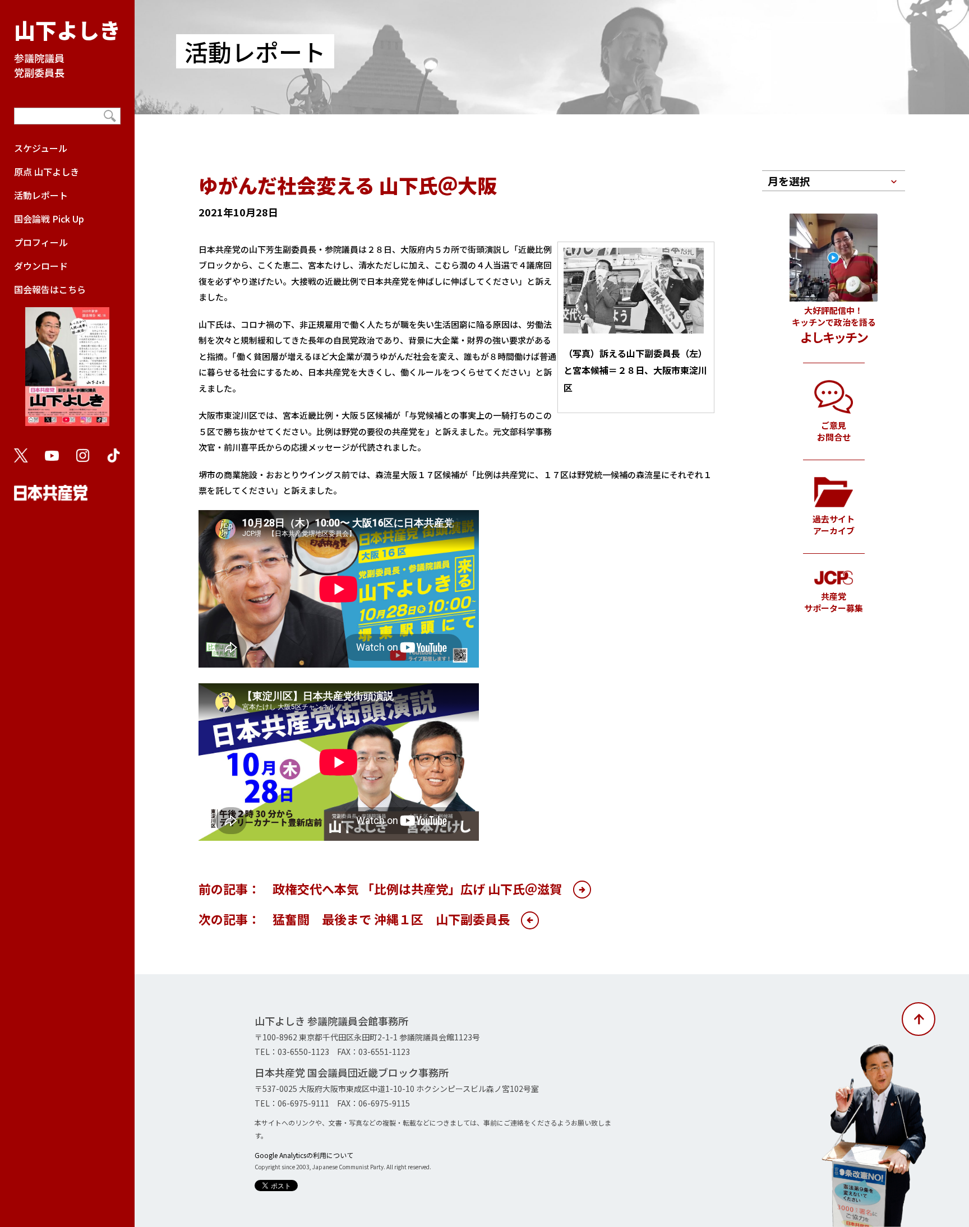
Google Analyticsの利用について (304, 1155)
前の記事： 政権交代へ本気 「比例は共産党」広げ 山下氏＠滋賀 (380, 888)
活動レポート (41, 195)
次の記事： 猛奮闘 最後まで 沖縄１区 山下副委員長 (354, 919)
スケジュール (40, 148)
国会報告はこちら (50, 289)
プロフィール (41, 242)
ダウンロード (41, 265)
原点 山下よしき (46, 171)
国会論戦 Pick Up (49, 218)
